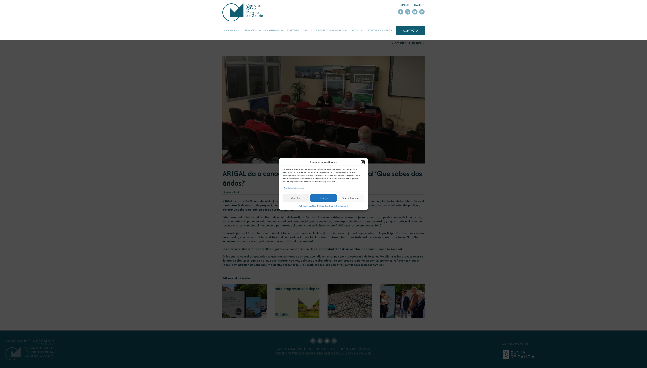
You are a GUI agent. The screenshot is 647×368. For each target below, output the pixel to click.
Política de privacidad (327, 206)
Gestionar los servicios (294, 187)
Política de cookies (307, 206)
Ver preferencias (351, 198)
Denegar (323, 198)
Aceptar (295, 198)
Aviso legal (343, 206)
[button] (362, 162)
